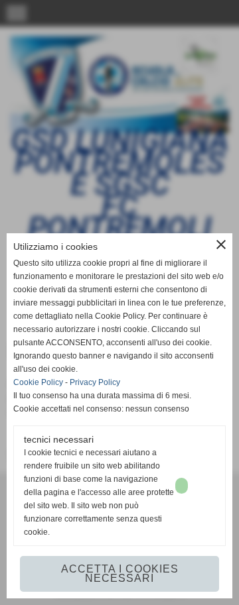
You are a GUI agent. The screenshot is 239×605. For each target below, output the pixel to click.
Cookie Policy (38, 382)
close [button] (221, 244)
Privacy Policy (95, 382)
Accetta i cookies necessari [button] (120, 573)
